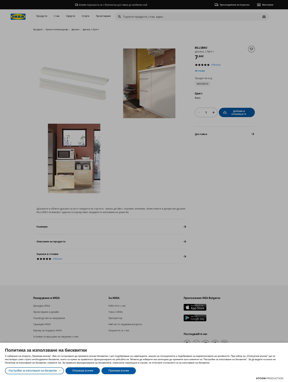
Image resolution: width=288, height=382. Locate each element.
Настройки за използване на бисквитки (33, 370)
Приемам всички (118, 370)
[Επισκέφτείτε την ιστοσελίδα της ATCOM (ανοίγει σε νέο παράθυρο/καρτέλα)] (269, 378)
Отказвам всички (82, 370)
